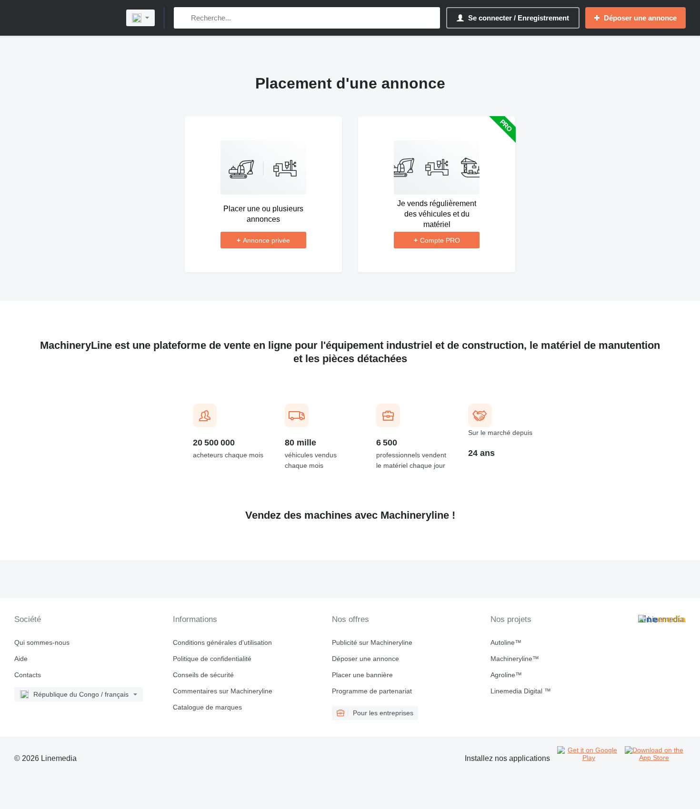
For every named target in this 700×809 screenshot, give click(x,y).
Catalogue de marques (207, 707)
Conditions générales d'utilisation (222, 642)
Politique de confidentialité (212, 658)
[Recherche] (183, 18)
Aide (21, 658)
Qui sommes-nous (42, 642)
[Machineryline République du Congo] (64, 17)
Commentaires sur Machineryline (222, 691)
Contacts (27, 675)
